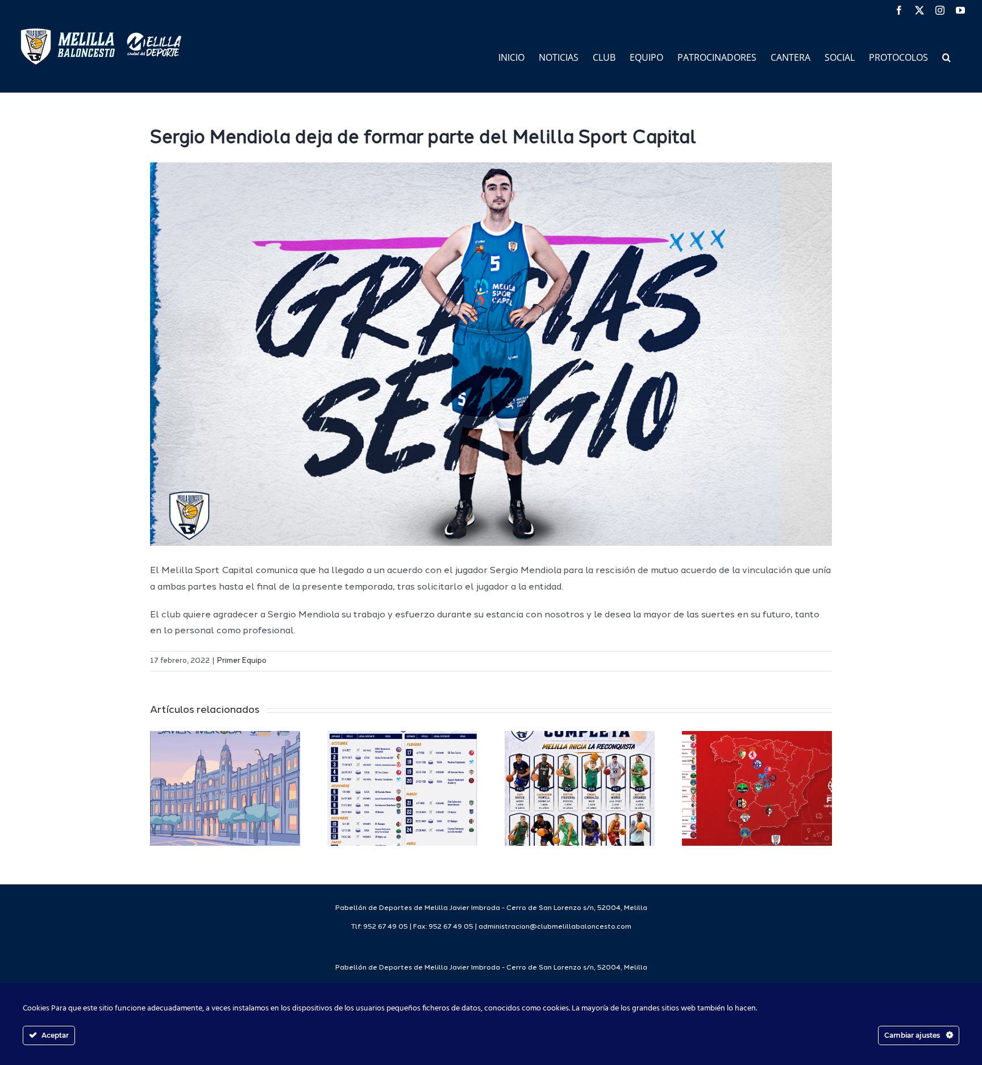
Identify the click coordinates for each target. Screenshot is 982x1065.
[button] (946, 56)
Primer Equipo (242, 661)
